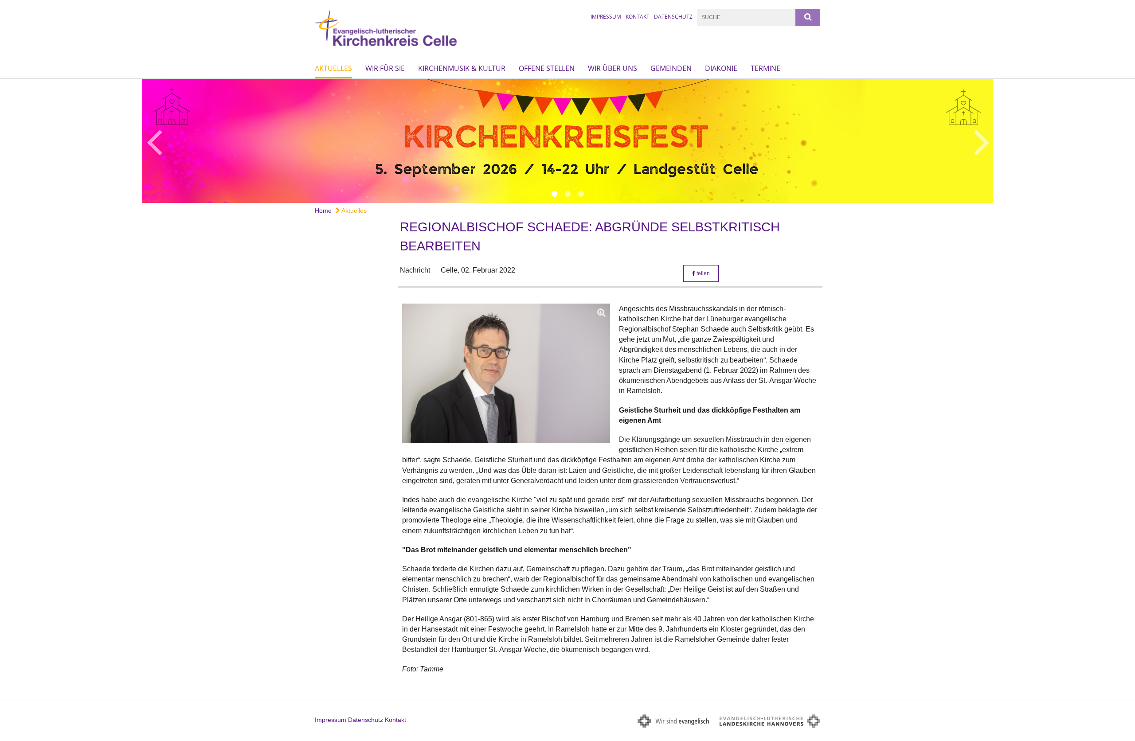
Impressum (606, 16)
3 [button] (580, 194)
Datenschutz (673, 16)
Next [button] (982, 141)
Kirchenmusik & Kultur (461, 68)
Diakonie (721, 68)
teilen (702, 273)
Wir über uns (612, 68)
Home (323, 210)
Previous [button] (154, 141)
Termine (765, 68)
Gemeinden (671, 68)
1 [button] (554, 194)
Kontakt (638, 16)
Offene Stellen (547, 68)
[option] (567, 141)
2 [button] (567, 194)
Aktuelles (333, 68)
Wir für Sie (385, 68)
